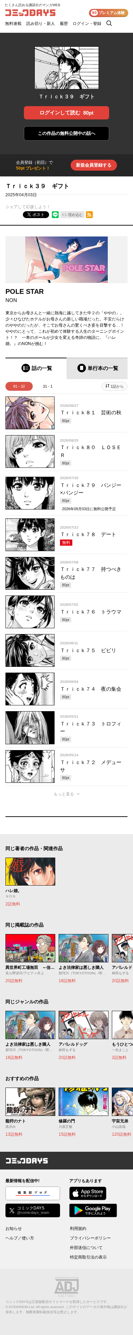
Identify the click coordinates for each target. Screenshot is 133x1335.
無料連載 (13, 23)
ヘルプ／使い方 (19, 1238)
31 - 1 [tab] (48, 386)
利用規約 (78, 1228)
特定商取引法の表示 (88, 1257)
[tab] (35, 368)
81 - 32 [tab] (19, 386)
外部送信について (86, 1247)
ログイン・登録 (87, 23)
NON (11, 300)
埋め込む (75, 215)
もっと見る (64, 794)
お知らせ (13, 1228)
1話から (117, 386)
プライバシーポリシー (90, 1238)
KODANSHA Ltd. (22, 1307)
